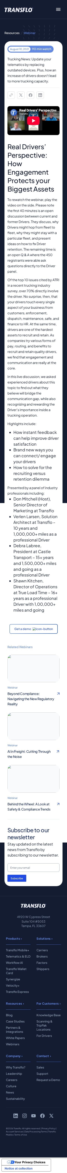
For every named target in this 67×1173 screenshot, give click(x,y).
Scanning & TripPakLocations (44, 1025)
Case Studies (15, 1021)
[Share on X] (21, 95)
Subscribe (17, 878)
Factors (41, 963)
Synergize (13, 979)
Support (42, 1073)
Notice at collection (19, 1168)
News (10, 1092)
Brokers (42, 956)
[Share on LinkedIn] (40, 95)
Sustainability (15, 1099)
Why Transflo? (15, 1067)
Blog (9, 1015)
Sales (40, 1067)
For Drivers (44, 1036)
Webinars (12, 1044)
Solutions (43, 938)
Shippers (42, 969)
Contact (42, 1056)
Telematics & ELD (18, 956)
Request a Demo (48, 1080)
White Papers (15, 1038)
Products (13, 938)
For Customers (47, 1003)
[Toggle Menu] (58, 9)
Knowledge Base (48, 1015)
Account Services (14, 1131)
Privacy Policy (48, 1128)
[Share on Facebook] (30, 95)
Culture (11, 1086)
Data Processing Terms (36, 1131)
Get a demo (22, 629)
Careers (11, 1080)
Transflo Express (17, 992)
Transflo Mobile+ (17, 950)
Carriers (42, 950)
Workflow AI (14, 963)
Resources (12, 33)
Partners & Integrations (14, 1030)
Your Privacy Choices (30, 1162)
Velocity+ (13, 985)
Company (13, 1056)
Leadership (14, 1073)
